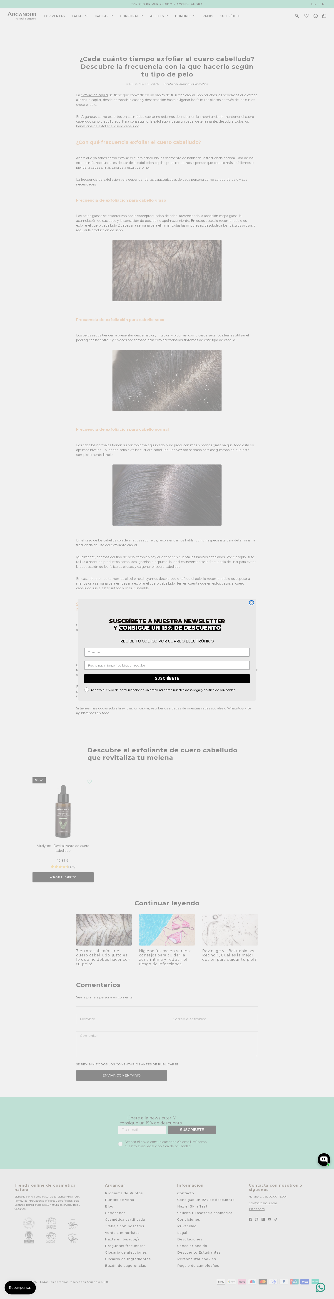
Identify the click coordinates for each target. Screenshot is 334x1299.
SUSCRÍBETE (167, 678)
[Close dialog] (251, 602)
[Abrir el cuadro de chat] (324, 1159)
